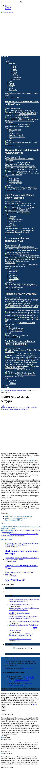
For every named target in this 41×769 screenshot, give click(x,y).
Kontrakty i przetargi (16, 135)
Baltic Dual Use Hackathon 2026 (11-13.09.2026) (20, 342)
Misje (7, 176)
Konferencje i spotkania (17, 137)
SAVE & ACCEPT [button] (7, 767)
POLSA (15, 76)
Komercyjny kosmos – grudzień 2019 (20, 604)
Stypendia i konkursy (16, 328)
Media (11, 88)
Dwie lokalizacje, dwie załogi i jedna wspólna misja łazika (20, 114)
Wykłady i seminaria (16, 332)
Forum (7, 60)
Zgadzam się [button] (28, 704)
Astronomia (13, 272)
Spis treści (12, 384)
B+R (6, 214)
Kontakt (11, 382)
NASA (15, 74)
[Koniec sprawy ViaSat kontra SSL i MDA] (21, 625)
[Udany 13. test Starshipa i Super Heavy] (22, 559)
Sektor (7, 62)
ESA (14, 69)
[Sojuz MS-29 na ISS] (22, 574)
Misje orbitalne (14, 180)
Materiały (12, 218)
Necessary (6, 738)
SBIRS (31, 527)
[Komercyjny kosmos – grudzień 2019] (24, 601)
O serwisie (12, 380)
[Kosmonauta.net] (7, 12)
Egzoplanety (13, 275)
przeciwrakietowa (18, 527)
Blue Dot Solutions (28, 668)
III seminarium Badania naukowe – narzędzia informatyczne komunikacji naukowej (19, 534)
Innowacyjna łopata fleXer (29, 119)
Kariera (11, 138)
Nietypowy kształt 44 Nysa (29, 310)
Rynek (7, 128)
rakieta (26, 527)
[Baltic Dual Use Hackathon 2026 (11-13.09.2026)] (17, 335)
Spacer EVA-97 (25, 209)
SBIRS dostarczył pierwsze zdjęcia (16, 518)
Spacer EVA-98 (25, 205)
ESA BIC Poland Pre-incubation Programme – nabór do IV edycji (20, 354)
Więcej (34, 704)
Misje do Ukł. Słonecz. (16, 183)
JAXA (15, 72)
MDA (6, 527)
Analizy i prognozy (15, 130)
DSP (2, 527)
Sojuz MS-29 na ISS (15, 580)
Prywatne (12, 85)
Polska (11, 83)
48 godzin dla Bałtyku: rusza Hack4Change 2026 (20, 375)
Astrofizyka (13, 273)
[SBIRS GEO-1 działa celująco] (15, 409)
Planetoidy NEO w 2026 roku (21, 293)
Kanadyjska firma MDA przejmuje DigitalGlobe (24, 621)
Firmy (11, 131)
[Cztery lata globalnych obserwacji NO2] (22, 232)
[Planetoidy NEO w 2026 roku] (22, 288)
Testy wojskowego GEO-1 (13, 520)
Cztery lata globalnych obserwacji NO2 (17, 239)
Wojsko (11, 86)
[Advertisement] (20, 34)
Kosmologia (13, 277)
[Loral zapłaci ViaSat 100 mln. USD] (24, 636)
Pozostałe (16, 79)
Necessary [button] (4, 736)
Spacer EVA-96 (24, 212)
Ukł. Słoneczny (14, 279)
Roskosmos (17, 78)
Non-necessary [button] (5, 751)
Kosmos (8, 268)
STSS (19, 504)
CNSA (15, 67)
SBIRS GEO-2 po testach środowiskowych (18, 516)
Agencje (12, 63)
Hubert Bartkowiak (9, 407)
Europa (11, 81)
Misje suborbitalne (15, 182)
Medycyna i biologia (16, 219)
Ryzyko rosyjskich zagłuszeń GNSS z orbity (21, 684)
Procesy (12, 223)
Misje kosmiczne (14, 221)
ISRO (15, 70)
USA (8, 528)
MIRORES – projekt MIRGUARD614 (19, 680)
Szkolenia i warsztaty (16, 330)
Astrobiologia (13, 270)
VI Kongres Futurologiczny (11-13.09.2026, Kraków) (22, 174)
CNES (15, 65)
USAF (13, 528)
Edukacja (8, 326)
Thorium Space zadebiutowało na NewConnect (22, 103)
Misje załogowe (14, 178)
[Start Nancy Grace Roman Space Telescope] (22, 189)
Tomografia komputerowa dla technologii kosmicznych (21, 265)
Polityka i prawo (14, 133)
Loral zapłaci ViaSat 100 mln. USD (20, 639)
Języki (7, 387)
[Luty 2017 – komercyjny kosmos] (24, 610)
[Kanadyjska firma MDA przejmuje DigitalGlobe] (24, 618)
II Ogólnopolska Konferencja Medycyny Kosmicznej (18, 125)
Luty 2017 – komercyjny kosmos (19, 613)
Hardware (12, 216)
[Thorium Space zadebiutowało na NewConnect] (22, 95)
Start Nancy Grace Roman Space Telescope (19, 196)
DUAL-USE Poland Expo (29, 169)
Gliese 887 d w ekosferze (29, 317)
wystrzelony (30, 460)
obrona (10, 527)
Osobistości (13, 90)
